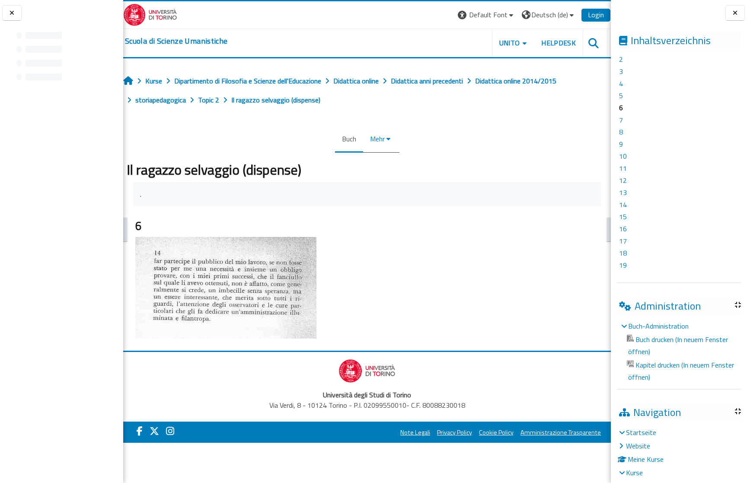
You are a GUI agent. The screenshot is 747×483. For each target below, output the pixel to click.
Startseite (641, 432)
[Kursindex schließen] (12, 13)
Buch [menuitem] (349, 139)
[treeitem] (678, 351)
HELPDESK (558, 43)
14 (623, 204)
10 (623, 156)
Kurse (634, 472)
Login (596, 15)
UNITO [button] (509, 43)
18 (623, 253)
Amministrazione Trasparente (560, 432)
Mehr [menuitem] (377, 139)
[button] (486, 15)
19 (623, 265)
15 (623, 216)
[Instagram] (170, 431)
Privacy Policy (454, 432)
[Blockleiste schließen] (735, 13)
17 (623, 241)
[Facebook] (139, 431)
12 (623, 180)
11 (623, 168)
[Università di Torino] (150, 14)
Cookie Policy (496, 432)
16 (623, 229)
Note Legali (415, 432)
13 (623, 192)
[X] (154, 431)
